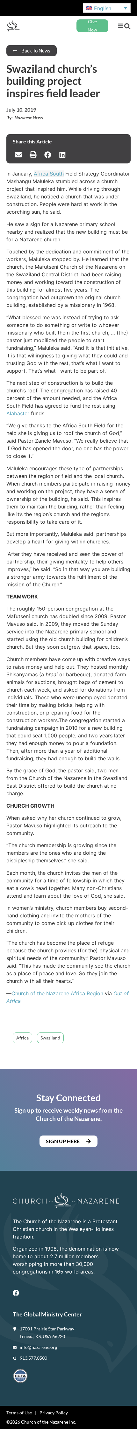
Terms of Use (19, 1412)
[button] (120, 25)
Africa (22, 1037)
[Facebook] (16, 1293)
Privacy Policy (54, 1412)
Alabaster (17, 413)
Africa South (49, 173)
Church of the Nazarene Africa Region (57, 993)
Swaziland (50, 1037)
